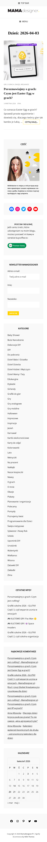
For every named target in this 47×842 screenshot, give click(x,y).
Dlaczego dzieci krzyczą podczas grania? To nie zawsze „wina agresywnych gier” (23, 717)
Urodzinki (12, 545)
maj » (16, 802)
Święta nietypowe (16, 526)
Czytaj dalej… (32, 122)
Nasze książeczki (15, 472)
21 (14, 792)
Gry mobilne (13, 408)
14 (14, 785)
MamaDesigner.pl (26, 834)
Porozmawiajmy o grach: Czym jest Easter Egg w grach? (20, 93)
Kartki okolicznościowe (18, 438)
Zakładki (11, 570)
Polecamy (12, 506)
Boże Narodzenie (16, 340)
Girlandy (12, 389)
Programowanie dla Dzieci (20, 521)
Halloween (12, 413)
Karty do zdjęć (14, 442)
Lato (10, 452)
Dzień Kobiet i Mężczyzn (19, 369)
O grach (10, 84)
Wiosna (11, 560)
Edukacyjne (13, 379)
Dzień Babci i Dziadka (18, 359)
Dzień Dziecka (14, 364)
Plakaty (11, 496)
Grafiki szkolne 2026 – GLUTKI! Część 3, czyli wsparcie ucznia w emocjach (22, 609)
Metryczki (12, 457)
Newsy (11, 477)
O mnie (11, 487)
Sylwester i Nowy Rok (17, 531)
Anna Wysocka (14, 713)
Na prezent (13, 462)
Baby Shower (14, 335)
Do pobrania (13, 354)
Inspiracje (12, 423)
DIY (9, 349)
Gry (5, 84)
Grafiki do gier (14, 393)
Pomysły (11, 511)
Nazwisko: (12, 299)
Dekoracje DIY (14, 345)
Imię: (10, 285)
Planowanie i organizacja (19, 501)
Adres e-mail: (14, 271)
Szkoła (11, 536)
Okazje (17, 84)
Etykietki (11, 384)
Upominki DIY (14, 540)
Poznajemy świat (15, 516)
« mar (10, 802)
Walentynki (13, 550)
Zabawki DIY (13, 565)
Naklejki (11, 467)
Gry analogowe (15, 403)
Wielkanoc (25, 84)
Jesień (10, 428)
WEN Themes (29, 837)
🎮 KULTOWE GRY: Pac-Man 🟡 (22, 618)
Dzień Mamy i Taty (16, 374)
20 (10, 792)
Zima (10, 575)
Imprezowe (13, 418)
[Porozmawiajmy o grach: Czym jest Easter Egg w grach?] (23, 60)
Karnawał (12, 433)
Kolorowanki (13, 447)
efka (19, 103)
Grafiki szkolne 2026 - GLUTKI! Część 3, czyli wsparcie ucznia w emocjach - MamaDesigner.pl (22, 679)
